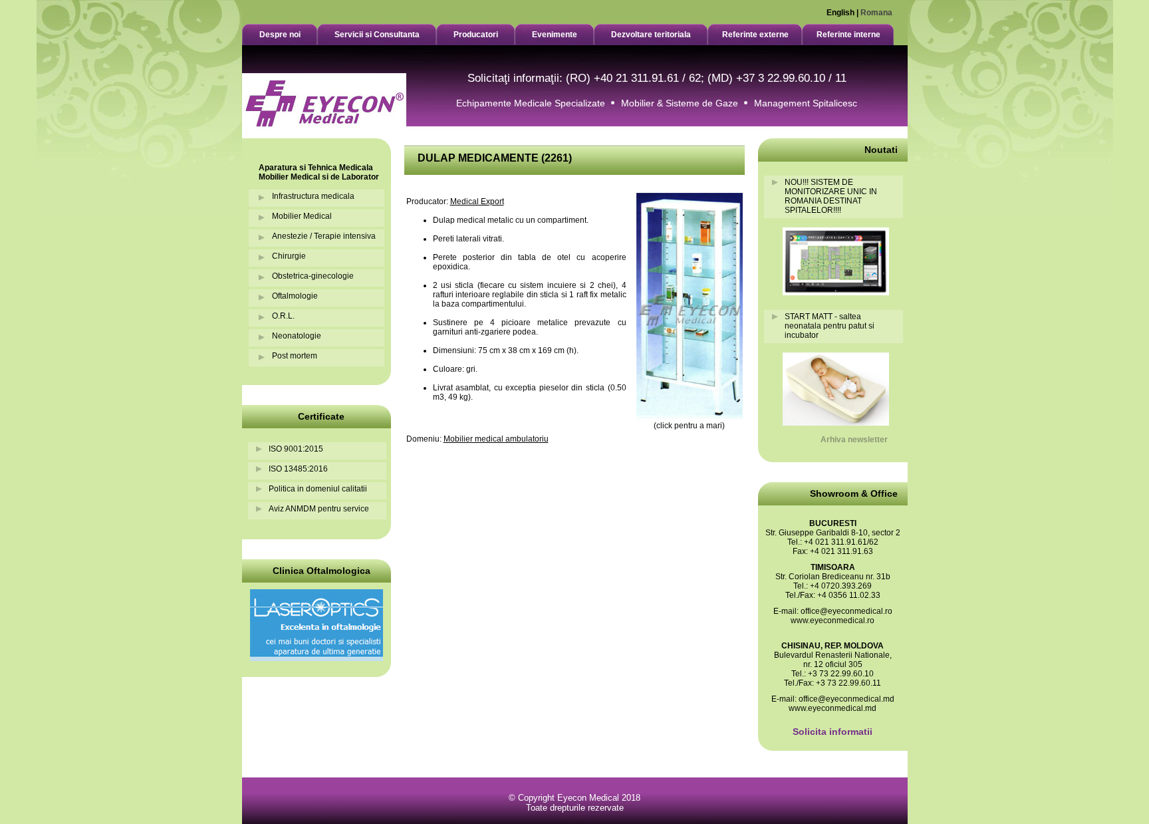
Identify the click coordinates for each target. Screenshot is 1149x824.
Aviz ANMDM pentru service (319, 508)
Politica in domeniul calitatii (318, 488)
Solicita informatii (832, 731)
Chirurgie (289, 256)
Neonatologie (296, 336)
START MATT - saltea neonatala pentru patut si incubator (829, 326)
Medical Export (477, 201)
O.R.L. (283, 316)
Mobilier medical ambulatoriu (496, 439)
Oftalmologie (295, 296)
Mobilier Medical (302, 216)
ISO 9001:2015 (296, 449)
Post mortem (294, 355)
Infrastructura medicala (313, 196)
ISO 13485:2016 (298, 469)
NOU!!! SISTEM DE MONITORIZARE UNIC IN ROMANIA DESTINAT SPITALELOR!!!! (831, 196)
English (840, 12)
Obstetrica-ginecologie (313, 276)
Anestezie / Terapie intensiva (324, 236)
